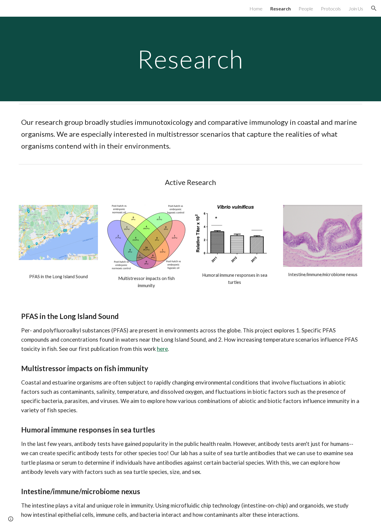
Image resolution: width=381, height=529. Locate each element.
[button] (374, 8)
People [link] (306, 8)
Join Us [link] (356, 8)
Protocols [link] (331, 8)
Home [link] (256, 8)
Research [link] (280, 8)
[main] (190, 59)
